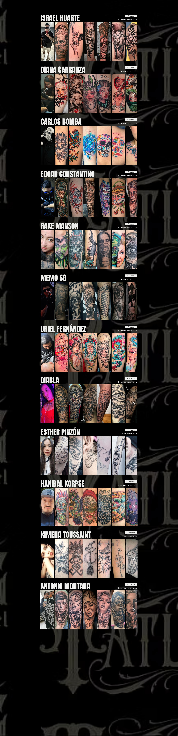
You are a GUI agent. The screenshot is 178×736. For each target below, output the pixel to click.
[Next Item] (134, 42)
